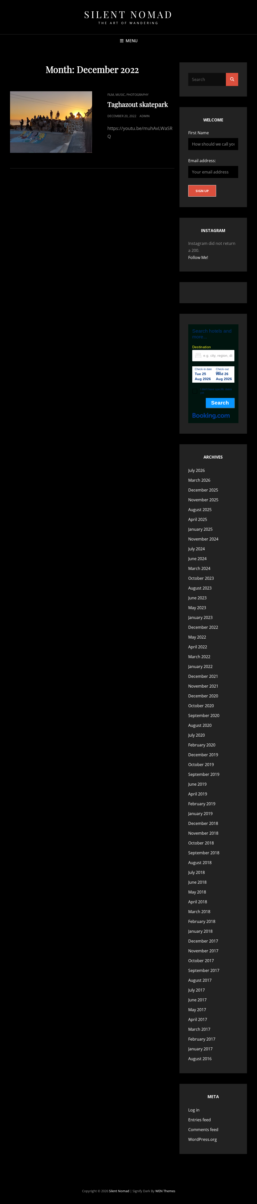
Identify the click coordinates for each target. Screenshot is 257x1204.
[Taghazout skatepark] (51, 122)
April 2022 (197, 647)
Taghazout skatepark (137, 104)
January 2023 (200, 617)
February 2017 (201, 1039)
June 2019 (197, 784)
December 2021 (203, 676)
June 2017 (197, 1000)
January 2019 (200, 813)
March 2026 (199, 480)
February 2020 (201, 745)
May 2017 (197, 1009)
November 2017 (203, 951)
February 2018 (201, 921)
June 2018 (197, 882)
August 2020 (200, 725)
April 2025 (197, 519)
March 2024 (199, 568)
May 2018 (197, 892)
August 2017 (200, 980)
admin (145, 116)
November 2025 (203, 500)
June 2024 (197, 558)
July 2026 (196, 470)
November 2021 (203, 686)
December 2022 (203, 627)
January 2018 (200, 931)
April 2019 (197, 794)
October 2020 (201, 705)
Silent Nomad (128, 14)
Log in (194, 1110)
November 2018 (203, 833)
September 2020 (203, 715)
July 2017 (196, 990)
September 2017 (203, 970)
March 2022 (199, 656)
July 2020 (196, 735)
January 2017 (200, 1049)
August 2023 (200, 588)
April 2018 (197, 902)
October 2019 (201, 764)
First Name (198, 133)
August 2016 (200, 1058)
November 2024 (203, 539)
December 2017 (203, 941)
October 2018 (201, 843)
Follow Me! (198, 257)
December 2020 (203, 696)
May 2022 (197, 637)
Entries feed (199, 1120)
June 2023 (197, 598)
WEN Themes (165, 1191)
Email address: (202, 160)
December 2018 (203, 823)
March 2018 (199, 911)
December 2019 (203, 754)
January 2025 (200, 529)
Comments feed (203, 1129)
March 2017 (199, 1029)
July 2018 (196, 872)
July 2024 (196, 549)
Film (110, 95)
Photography (137, 95)
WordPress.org (202, 1139)
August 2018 (200, 862)
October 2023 (201, 578)
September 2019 (203, 774)
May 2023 (197, 607)
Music (120, 95)
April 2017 (197, 1019)
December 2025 (203, 490)
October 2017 (201, 960)
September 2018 (203, 853)
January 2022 (200, 666)
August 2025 (200, 509)
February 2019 (201, 804)
